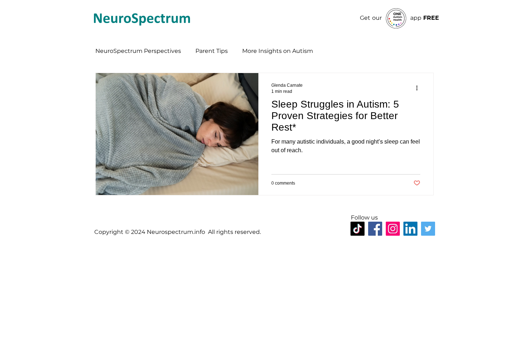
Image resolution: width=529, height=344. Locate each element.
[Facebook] (375, 229)
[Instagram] (393, 229)
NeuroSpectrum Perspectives (138, 50)
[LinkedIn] (410, 229)
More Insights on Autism (277, 50)
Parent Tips (211, 50)
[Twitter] (428, 229)
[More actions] (419, 87)
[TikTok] (358, 229)
